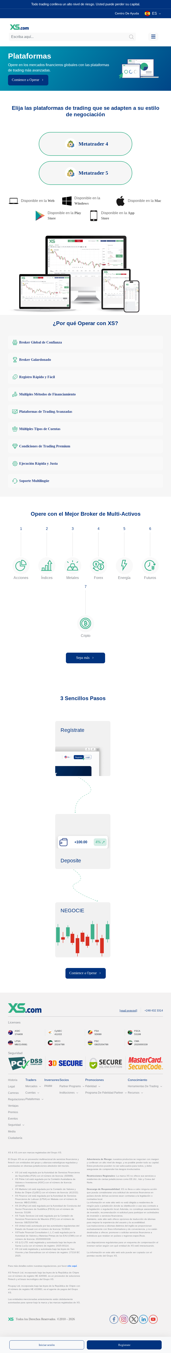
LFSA (17, 1041)
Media (12, 1131)
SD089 (98, 1034)
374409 (19, 1034)
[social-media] (114, 1319)
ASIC (17, 1031)
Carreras (13, 1092)
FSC (96, 1041)
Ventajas (13, 1105)
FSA (96, 1031)
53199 (137, 1034)
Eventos (13, 1118)
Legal (11, 1086)
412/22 (58, 1034)
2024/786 (60, 1044)
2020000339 (141, 1044)
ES (154, 13)
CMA (136, 1041)
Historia (12, 1080)
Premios (13, 1112)
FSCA (137, 1031)
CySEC (58, 1031)
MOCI (57, 1041)
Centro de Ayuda (127, 13)
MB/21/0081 (21, 1044)
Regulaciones (16, 1099)
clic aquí (72, 1266)
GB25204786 (101, 1044)
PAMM (48, 1086)
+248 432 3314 (154, 1010)
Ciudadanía (15, 1138)
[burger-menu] (153, 37)
